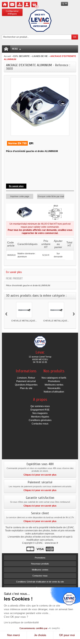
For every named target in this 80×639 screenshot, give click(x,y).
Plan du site (26, 388)
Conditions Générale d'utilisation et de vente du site (40, 582)
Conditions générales (40, 420)
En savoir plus (14, 272)
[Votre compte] (27, 4)
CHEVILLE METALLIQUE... (24, 321)
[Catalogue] (19, 4)
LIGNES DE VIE (40, 56)
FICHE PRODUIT (14, 278)
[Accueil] (5, 4)
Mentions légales (40, 416)
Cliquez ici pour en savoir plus (40, 474)
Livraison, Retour (26, 377)
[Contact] (12, 4)
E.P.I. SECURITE (21, 56)
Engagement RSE (40, 409)
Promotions (54, 381)
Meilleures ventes (54, 384)
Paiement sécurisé (26, 381)
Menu (15, 49)
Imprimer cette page (19, 196)
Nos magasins (40, 413)
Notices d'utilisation (54, 391)
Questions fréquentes (26, 384)
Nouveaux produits (40, 564)
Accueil (7, 56)
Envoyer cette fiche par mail (51, 196)
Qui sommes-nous (40, 406)
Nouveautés (54, 388)
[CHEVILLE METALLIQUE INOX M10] (24, 310)
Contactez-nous (40, 423)
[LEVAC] (40, 21)
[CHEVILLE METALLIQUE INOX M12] (56, 310)
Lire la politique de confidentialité (21, 622)
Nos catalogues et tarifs (54, 377)
